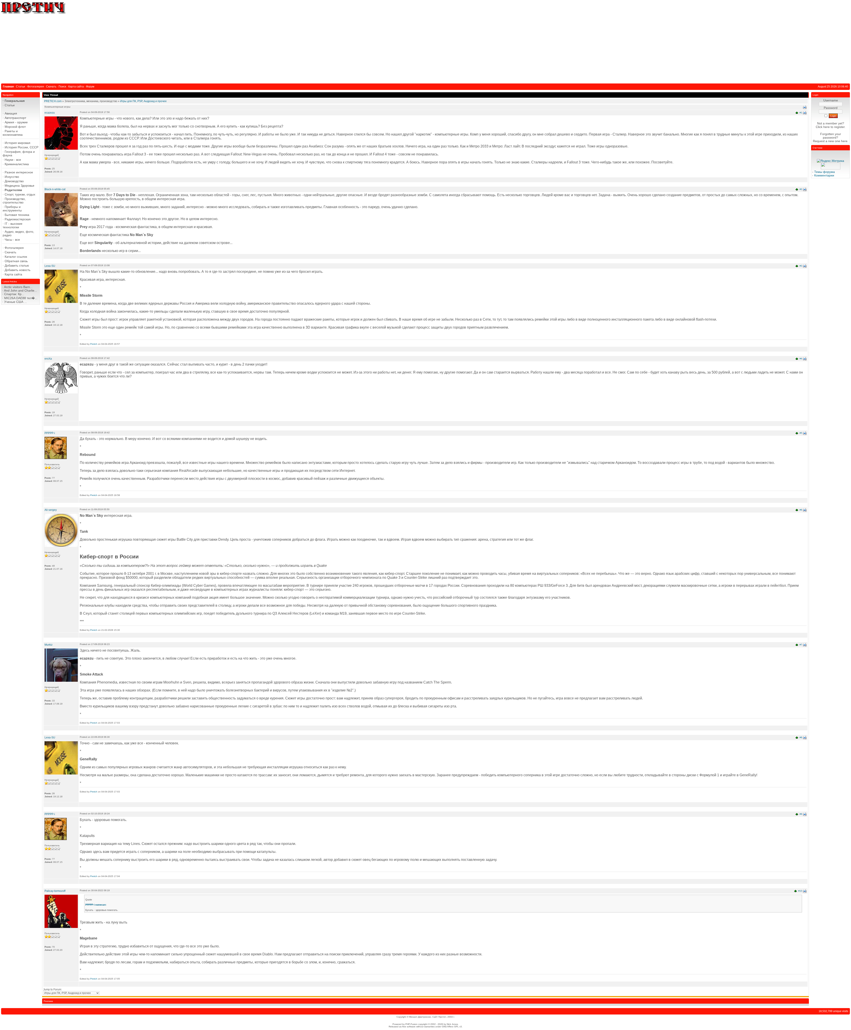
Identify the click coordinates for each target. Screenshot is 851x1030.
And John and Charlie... (20, 290)
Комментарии (824, 175)
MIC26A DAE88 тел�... (20, 298)
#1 (801, 112)
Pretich (93, 344)
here (844, 141)
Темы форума (824, 172)
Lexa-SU (50, 265)
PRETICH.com (53, 101)
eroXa (48, 358)
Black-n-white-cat (55, 189)
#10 (800, 891)
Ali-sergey (51, 509)
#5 (801, 433)
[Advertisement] (425, 48)
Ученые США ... (15, 302)
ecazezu (50, 112)
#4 (801, 358)
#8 (801, 737)
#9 (801, 814)
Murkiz (49, 644)
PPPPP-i (50, 433)
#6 (801, 510)
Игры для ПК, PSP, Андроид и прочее (143, 101)
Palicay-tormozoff (55, 891)
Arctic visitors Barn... (18, 287)
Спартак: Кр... (14, 294)
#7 (801, 644)
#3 (801, 266)
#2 (801, 189)
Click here (823, 127)
